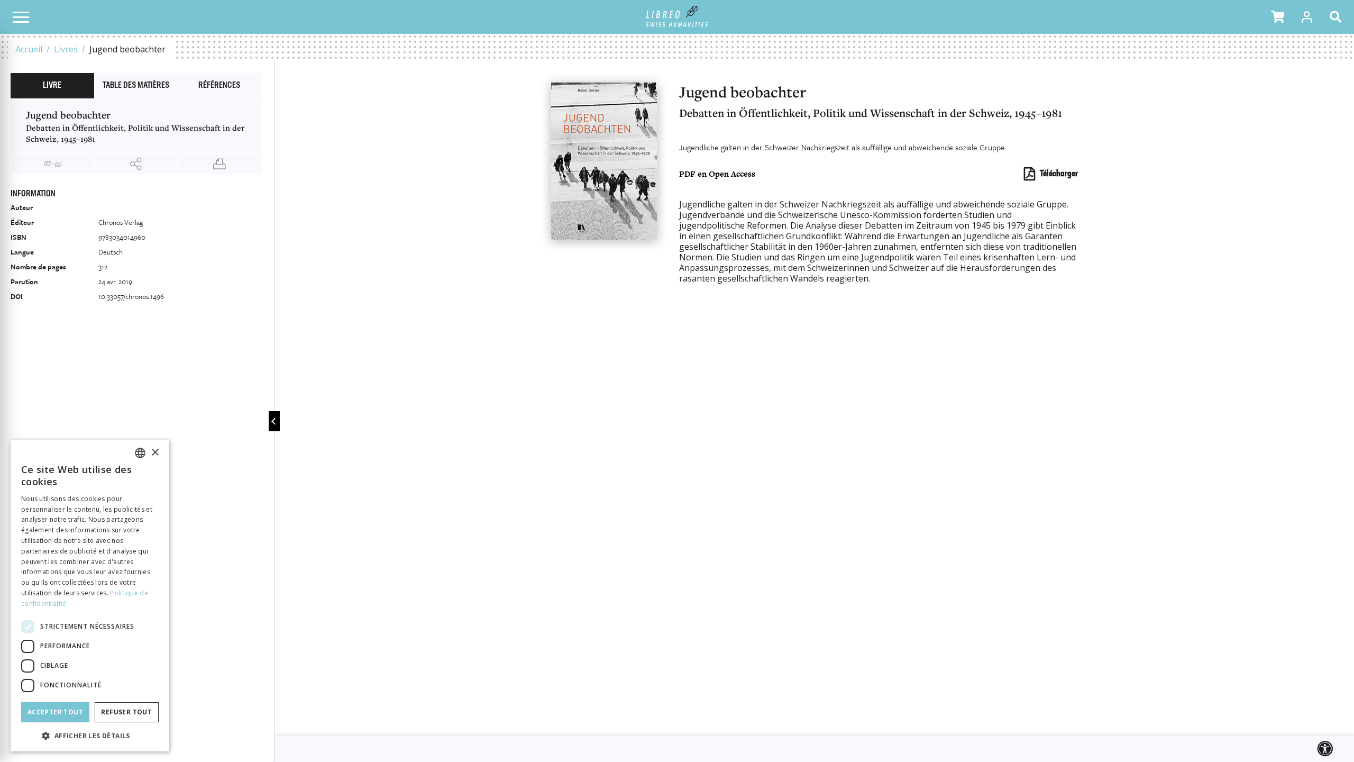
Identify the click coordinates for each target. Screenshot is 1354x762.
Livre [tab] (52, 85)
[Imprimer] (219, 164)
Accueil (28, 49)
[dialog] (90, 595)
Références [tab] (219, 85)
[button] (1277, 17)
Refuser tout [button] (126, 711)
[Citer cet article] (53, 164)
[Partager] (136, 164)
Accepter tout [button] (55, 711)
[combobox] (140, 453)
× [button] (155, 453)
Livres (66, 49)
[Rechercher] (1337, 17)
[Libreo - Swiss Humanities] (677, 17)
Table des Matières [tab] (136, 85)
